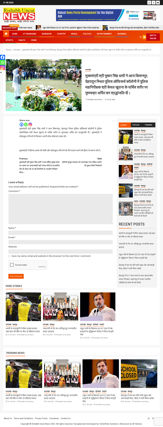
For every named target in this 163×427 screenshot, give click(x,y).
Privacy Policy (41, 418)
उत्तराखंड (88, 70)
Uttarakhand (29, 34)
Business (122, 34)
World (74, 34)
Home (14, 34)
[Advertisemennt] (108, 15)
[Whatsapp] (26, 124)
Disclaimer (54, 418)
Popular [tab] (135, 125)
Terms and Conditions (23, 418)
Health (22, 40)
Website (12, 246)
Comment (14, 191)
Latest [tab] (123, 125)
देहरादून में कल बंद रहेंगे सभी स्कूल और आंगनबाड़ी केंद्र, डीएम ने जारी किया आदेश (121, 28)
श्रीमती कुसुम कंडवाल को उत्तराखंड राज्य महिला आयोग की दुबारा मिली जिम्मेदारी (82, 162)
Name (12, 228)
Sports (9, 40)
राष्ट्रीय (102, 324)
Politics (87, 34)
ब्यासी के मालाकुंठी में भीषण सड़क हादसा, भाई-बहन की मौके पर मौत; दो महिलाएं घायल (24, 397)
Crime (34, 40)
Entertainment (104, 34)
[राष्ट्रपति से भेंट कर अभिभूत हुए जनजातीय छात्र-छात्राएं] (60, 306)
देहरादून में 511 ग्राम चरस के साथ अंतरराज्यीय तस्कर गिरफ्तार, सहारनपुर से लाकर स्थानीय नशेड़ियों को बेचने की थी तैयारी (143, 210)
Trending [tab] (148, 125)
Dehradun (46, 34)
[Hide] (1, 72)
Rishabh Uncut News (95, 99)
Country (61, 34)
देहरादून (15, 324)
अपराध (136, 201)
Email (11, 237)
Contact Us (65, 418)
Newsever (124, 424)
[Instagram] (30, 124)
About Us (8, 418)
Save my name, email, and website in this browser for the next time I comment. (51, 256)
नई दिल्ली (95, 324)
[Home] (6, 34)
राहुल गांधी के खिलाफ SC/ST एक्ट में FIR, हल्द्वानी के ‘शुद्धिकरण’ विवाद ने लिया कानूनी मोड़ (58, 28)
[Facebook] (21, 124)
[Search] (140, 37)
